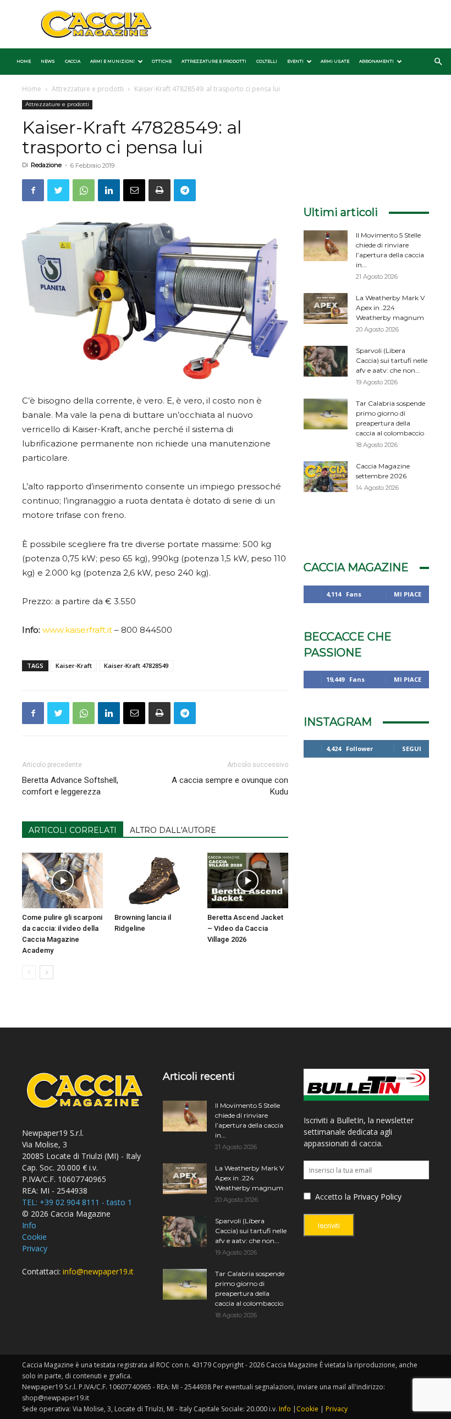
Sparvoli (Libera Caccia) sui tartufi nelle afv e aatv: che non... (391, 360)
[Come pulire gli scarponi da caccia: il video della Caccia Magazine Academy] (62, 880)
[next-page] (46, 972)
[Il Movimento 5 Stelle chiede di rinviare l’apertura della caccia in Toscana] (326, 245)
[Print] (159, 190)
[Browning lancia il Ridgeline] (154, 880)
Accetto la (332, 1196)
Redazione (46, 165)
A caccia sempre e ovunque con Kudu (230, 786)
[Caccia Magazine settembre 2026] (326, 476)
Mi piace (407, 594)
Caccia (72, 61)
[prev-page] (29, 972)
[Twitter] (58, 190)
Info (29, 1225)
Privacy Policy (377, 1196)
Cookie (34, 1237)
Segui (411, 748)
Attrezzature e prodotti (214, 61)
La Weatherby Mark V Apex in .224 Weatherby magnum (390, 308)
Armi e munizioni (112, 61)
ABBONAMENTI (376, 61)
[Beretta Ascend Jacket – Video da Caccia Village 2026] (247, 880)
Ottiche (162, 61)
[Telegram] (185, 190)
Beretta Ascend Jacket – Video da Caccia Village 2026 (245, 928)
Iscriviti (329, 1226)
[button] (438, 62)
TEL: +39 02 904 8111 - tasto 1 (77, 1202)
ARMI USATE (335, 61)
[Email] (134, 190)
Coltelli (266, 61)
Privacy (34, 1248)
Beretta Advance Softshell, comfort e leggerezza (70, 786)
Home (23, 61)
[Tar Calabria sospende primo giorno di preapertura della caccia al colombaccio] (326, 414)
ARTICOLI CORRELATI (73, 830)
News (48, 61)
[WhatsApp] (84, 190)
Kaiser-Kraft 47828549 (136, 665)
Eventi (295, 61)
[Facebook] (33, 190)
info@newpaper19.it (98, 1271)
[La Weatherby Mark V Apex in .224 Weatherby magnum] (326, 308)
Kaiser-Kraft (74, 665)
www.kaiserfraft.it (77, 630)
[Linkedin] (109, 190)
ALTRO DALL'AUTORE (173, 830)
